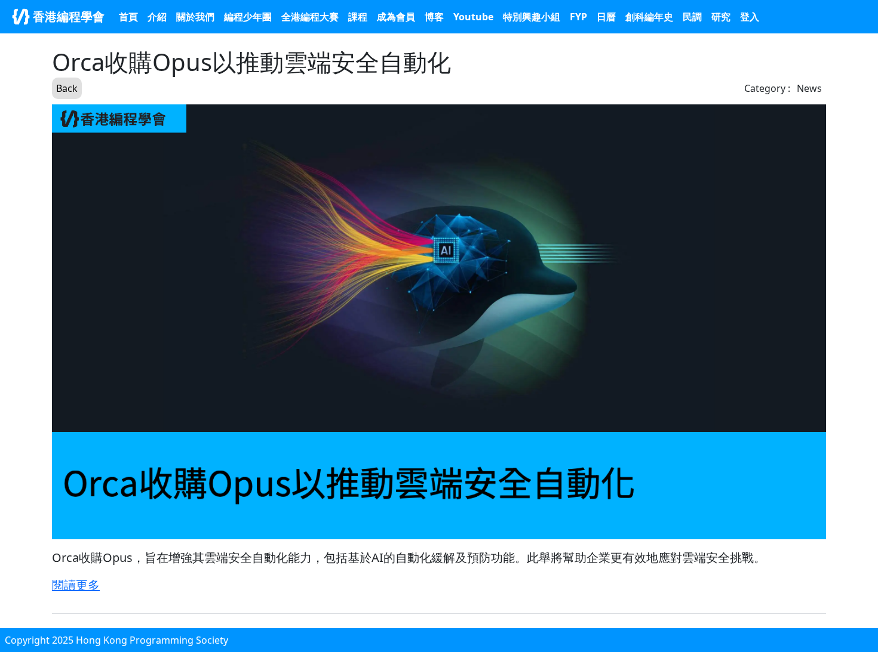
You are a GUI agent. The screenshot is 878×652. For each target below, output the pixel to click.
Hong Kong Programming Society (152, 640)
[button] (531, 17)
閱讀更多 (76, 585)
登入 (749, 16)
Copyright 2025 (40, 640)
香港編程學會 (67, 16)
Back (67, 88)
